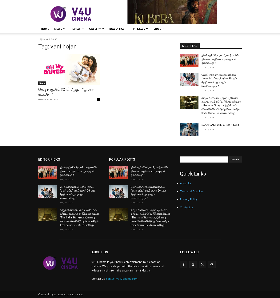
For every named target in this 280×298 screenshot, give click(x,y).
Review (76, 29)
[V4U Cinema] (60, 263)
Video (158, 29)
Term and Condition (192, 191)
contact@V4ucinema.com (122, 278)
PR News (139, 29)
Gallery (95, 29)
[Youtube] (212, 264)
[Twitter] (202, 264)
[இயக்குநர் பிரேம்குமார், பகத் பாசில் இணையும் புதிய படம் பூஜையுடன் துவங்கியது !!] (189, 60)
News (58, 29)
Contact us (187, 207)
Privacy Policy (189, 199)
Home (45, 29)
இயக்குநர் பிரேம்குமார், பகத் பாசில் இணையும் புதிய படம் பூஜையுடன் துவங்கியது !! (220, 59)
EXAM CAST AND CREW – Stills (220, 124)
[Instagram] (193, 264)
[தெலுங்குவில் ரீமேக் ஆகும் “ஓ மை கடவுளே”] (69, 69)
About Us (185, 183)
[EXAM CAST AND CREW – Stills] (189, 129)
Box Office (116, 29)
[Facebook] (183, 264)
